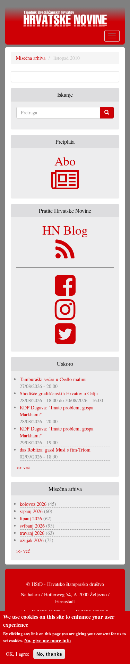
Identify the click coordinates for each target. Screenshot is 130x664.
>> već (23, 467)
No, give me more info (47, 640)
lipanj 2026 (31, 518)
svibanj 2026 (32, 525)
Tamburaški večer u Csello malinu (53, 379)
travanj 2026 (32, 533)
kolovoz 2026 (33, 504)
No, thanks (49, 654)
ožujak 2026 (32, 540)
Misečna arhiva (30, 58)
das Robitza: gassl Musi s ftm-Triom (55, 449)
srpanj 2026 (31, 511)
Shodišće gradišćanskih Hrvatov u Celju (59, 393)
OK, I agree (17, 654)
